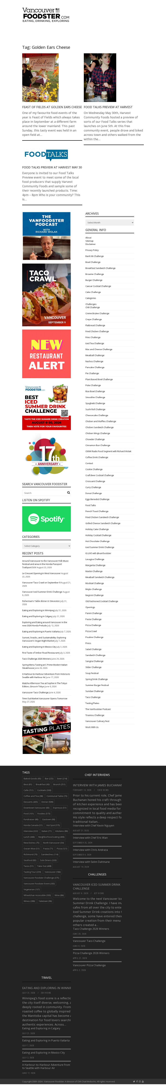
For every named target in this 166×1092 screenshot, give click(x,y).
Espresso (59, 807)
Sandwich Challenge (95, 655)
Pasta (48, 848)
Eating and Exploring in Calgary (37, 616)
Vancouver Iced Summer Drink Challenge (42, 591)
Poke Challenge (93, 385)
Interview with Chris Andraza (90, 850)
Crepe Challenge (93, 319)
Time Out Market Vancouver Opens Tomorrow (44, 698)
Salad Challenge (93, 649)
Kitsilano (61, 831)
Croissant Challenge (95, 481)
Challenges (90, 304)
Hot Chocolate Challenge (97, 541)
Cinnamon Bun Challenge (97, 445)
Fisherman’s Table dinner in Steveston (41, 601)
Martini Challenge (94, 571)
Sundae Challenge (94, 691)
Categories (90, 298)
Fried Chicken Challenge (97, 331)
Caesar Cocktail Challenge (98, 286)
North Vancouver (53, 842)
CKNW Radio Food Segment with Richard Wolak (108, 451)
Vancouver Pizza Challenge (89, 965)
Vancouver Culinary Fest (97, 721)
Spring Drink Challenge (96, 679)
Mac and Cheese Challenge (98, 349)
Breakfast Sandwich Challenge (100, 268)
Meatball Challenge (94, 355)
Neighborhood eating (51, 836)
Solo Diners (48, 860)
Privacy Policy (92, 250)
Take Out (44, 866)
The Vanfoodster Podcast (98, 709)
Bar (49, 778)
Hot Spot (53, 825)
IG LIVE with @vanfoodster (98, 553)
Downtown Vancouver (36, 807)
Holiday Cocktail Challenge (98, 535)
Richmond (30, 854)
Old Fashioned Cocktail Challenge (101, 601)
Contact (89, 463)
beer (62, 778)
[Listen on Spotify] (46, 530)
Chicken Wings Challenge (97, 433)
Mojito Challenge (93, 589)
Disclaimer (90, 244)
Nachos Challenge (94, 361)
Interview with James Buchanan (98, 785)
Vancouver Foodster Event (39, 883)
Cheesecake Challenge (96, 415)
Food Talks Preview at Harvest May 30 (52, 167)
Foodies (43, 813)
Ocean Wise (31, 848)
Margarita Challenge (95, 565)
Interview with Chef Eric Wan (90, 837)
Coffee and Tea (33, 796)
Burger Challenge (93, 280)
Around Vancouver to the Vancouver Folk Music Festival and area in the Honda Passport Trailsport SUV (45, 564)
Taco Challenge (93, 697)
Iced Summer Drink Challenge (99, 547)
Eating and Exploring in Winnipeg (38, 610)
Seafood (30, 860)
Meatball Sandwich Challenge (99, 577)
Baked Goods (32, 778)
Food (29, 813)
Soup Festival (92, 673)
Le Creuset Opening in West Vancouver (41, 573)
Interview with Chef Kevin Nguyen (93, 825)
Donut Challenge (93, 493)
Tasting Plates (92, 703)
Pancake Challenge (94, 367)
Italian (47, 831)
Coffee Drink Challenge (96, 457)
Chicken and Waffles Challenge (100, 421)
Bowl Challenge (93, 262)
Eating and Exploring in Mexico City (39, 646)
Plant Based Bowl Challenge (99, 379)
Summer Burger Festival (97, 685)
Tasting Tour (32, 871)
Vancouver (52, 871)
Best (28, 784)
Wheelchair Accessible (37, 895)
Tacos (28, 866)
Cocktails (44, 790)
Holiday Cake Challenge (97, 529)
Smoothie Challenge (95, 397)
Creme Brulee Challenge (97, 313)
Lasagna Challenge (94, 559)
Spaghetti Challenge (95, 403)
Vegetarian (32, 889)
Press (88, 643)
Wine (59, 895)
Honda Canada (33, 825)
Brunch (59, 784)
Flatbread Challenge (95, 325)
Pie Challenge (92, 373)
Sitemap (89, 240)
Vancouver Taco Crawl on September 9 (41, 582)
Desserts (31, 801)
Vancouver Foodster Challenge (41, 877)
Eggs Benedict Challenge (97, 499)
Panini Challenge (93, 613)
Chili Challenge (92, 307)
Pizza (62, 848)
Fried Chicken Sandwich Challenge (102, 517)
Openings (90, 607)
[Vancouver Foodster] (46, 21)
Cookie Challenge (94, 469)
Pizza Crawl (91, 631)
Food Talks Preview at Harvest (108, 107)
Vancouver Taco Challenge (35, 692)
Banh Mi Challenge (94, 256)
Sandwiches (49, 854)
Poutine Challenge (94, 637)
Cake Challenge (93, 292)
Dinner (47, 801)
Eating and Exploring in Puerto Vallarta (41, 631)
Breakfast (42, 784)
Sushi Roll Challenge (95, 409)
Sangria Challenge (94, 661)
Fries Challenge (93, 337)
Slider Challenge (93, 667)
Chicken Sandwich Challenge (99, 427)
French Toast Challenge (96, 511)
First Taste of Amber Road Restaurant (40, 652)
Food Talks (90, 505)
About (88, 237)
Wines (29, 901)
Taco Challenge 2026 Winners (36, 658)
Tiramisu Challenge (94, 715)
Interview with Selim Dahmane (91, 862)
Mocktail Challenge (94, 583)
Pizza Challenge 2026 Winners (91, 953)
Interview (31, 831)
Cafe (28, 790)
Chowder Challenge (95, 439)
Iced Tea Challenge (94, 343)
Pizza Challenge (93, 625)
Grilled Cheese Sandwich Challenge (102, 523)
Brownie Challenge (94, 274)
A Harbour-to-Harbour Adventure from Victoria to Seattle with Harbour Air (51, 1066)
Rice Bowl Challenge (95, 391)
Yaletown (45, 901)
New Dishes (31, 842)
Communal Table (57, 796)
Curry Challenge (93, 487)
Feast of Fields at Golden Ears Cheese (52, 107)
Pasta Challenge (93, 619)
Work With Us (92, 727)
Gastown (48, 819)
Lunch (29, 836)
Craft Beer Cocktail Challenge (99, 475)
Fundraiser (31, 819)
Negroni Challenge (94, 595)
